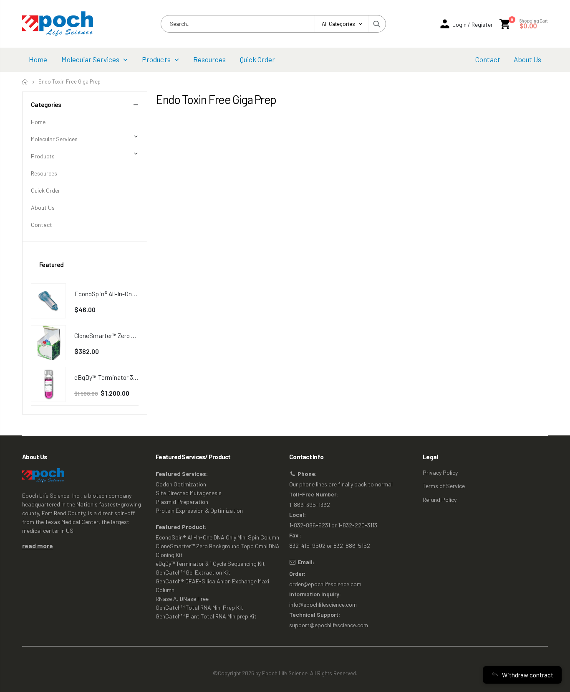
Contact (41, 224)
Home (25, 82)
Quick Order (45, 190)
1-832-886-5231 (309, 525)
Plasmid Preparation (182, 501)
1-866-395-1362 (309, 504)
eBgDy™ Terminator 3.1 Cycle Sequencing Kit (210, 563)
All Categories (338, 23)
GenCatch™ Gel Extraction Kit (193, 572)
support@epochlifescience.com (328, 624)
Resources (44, 173)
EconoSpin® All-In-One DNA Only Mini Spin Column (217, 537)
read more (37, 546)
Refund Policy (440, 499)
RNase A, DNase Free (182, 598)
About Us (43, 207)
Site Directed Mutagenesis (189, 492)
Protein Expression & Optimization (199, 510)
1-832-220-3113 (357, 525)
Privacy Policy (440, 472)
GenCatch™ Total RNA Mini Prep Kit (199, 607)
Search (377, 23)
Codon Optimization (181, 484)
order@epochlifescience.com (325, 584)
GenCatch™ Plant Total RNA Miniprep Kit (206, 616)
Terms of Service (444, 485)
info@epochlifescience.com (323, 604)
